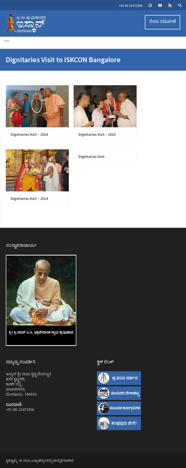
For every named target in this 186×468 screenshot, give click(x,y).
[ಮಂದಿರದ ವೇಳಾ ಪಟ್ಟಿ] (150, 5)
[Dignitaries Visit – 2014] (37, 170)
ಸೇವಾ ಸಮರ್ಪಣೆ (162, 21)
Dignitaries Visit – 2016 (29, 134)
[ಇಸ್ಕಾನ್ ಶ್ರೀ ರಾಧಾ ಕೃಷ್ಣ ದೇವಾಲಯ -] (26, 31)
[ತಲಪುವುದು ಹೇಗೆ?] (160, 5)
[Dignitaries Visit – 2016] (37, 106)
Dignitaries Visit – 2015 (97, 134)
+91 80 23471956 (130, 5)
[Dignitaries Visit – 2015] (105, 106)
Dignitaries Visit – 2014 (29, 198)
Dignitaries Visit (91, 156)
